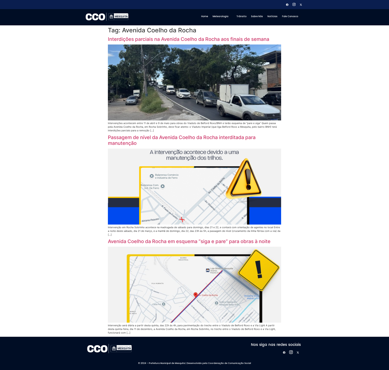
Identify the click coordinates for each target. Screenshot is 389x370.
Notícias (272, 16)
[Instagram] (294, 4)
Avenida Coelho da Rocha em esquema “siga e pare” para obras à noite (189, 241)
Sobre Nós (257, 16)
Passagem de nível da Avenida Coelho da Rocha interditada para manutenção (182, 140)
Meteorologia (220, 16)
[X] (301, 4)
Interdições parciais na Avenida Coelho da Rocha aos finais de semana (188, 39)
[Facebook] (287, 4)
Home (204, 16)
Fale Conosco (290, 16)
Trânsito (241, 16)
